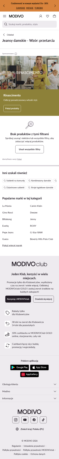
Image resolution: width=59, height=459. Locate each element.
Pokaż (19, 159)
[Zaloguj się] (40, 16)
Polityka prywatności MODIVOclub (38, 450)
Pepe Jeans (7, 232)
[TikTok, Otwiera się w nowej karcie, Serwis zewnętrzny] (43, 419)
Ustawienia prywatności (34, 446)
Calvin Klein (36, 205)
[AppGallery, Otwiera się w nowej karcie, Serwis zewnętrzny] (29, 374)
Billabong (7, 219)
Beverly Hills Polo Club (41, 239)
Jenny (33, 219)
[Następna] (55, 5)
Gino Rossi (7, 212)
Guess (5, 239)
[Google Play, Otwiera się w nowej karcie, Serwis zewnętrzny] (19, 367)
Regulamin (16, 446)
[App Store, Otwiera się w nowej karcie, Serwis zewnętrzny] (39, 367)
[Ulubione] (47, 16)
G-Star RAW (36, 232)
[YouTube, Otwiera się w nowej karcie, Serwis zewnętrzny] (24, 419)
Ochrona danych (38, 454)
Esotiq (5, 225)
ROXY (33, 225)
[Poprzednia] (4, 5)
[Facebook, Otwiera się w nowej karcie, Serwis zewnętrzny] (34, 419)
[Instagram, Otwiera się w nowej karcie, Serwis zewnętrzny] (15, 419)
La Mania (6, 205)
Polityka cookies (21, 454)
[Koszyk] (54, 16)
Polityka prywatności (11, 450)
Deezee (33, 212)
